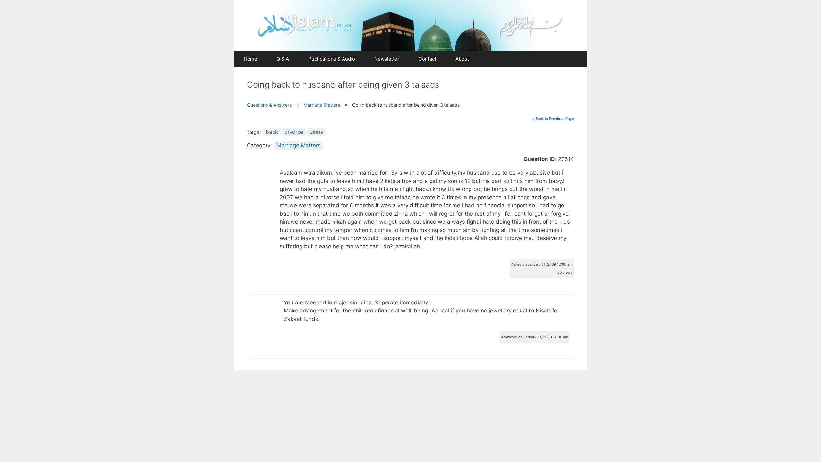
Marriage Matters (321, 104)
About (462, 59)
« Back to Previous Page (553, 118)
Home (250, 59)
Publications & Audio (331, 59)
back (272, 132)
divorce (293, 132)
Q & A (282, 59)
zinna (317, 132)
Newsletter (386, 59)
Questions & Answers (269, 104)
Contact (427, 59)
